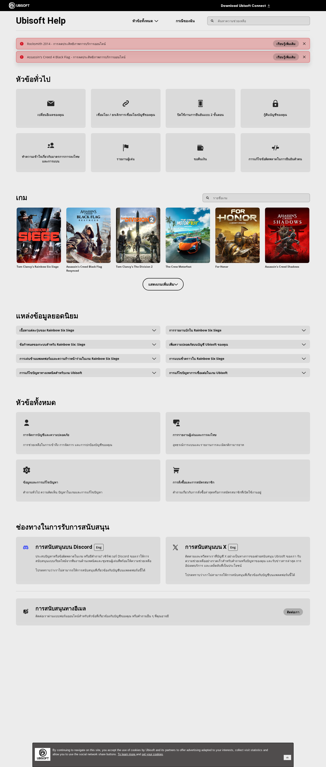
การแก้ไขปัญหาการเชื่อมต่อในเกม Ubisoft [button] (198, 372)
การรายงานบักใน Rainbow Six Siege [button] (195, 330)
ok (287, 757)
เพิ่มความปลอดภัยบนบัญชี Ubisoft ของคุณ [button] (198, 344)
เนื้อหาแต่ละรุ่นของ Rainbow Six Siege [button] (47, 330)
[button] (286, 43)
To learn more (127, 754)
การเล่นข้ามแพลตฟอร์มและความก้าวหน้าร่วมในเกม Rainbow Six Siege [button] (69, 358)
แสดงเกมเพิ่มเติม (161, 284)
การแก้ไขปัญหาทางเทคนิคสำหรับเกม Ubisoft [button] (51, 372)
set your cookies (152, 754)
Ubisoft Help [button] (41, 21)
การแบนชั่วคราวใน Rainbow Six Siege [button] (196, 358)
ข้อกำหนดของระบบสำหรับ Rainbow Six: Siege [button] (52, 344)
